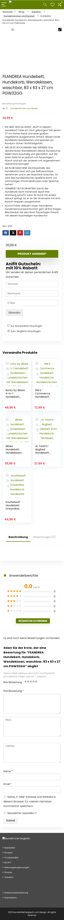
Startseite (7, 11)
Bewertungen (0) (44, 537)
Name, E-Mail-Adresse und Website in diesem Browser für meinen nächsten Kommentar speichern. (29, 801)
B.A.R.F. (7, 862)
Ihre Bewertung (12, 682)
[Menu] (4, 4)
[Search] (45, 4)
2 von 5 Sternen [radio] (27, 681)
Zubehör (36, 11)
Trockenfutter (11, 857)
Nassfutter (9, 847)
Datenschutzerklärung (16, 892)
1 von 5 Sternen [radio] (25, 681)
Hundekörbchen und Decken (19, 16)
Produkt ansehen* (32, 254)
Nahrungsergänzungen (16, 867)
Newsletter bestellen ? (22, 813)
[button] (60, 29)
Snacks (8, 872)
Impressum (10, 897)
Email (7, 784)
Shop (21, 11)
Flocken (8, 852)
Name (8, 771)
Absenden (14, 312)
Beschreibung (18, 537)
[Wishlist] (52, 5)
